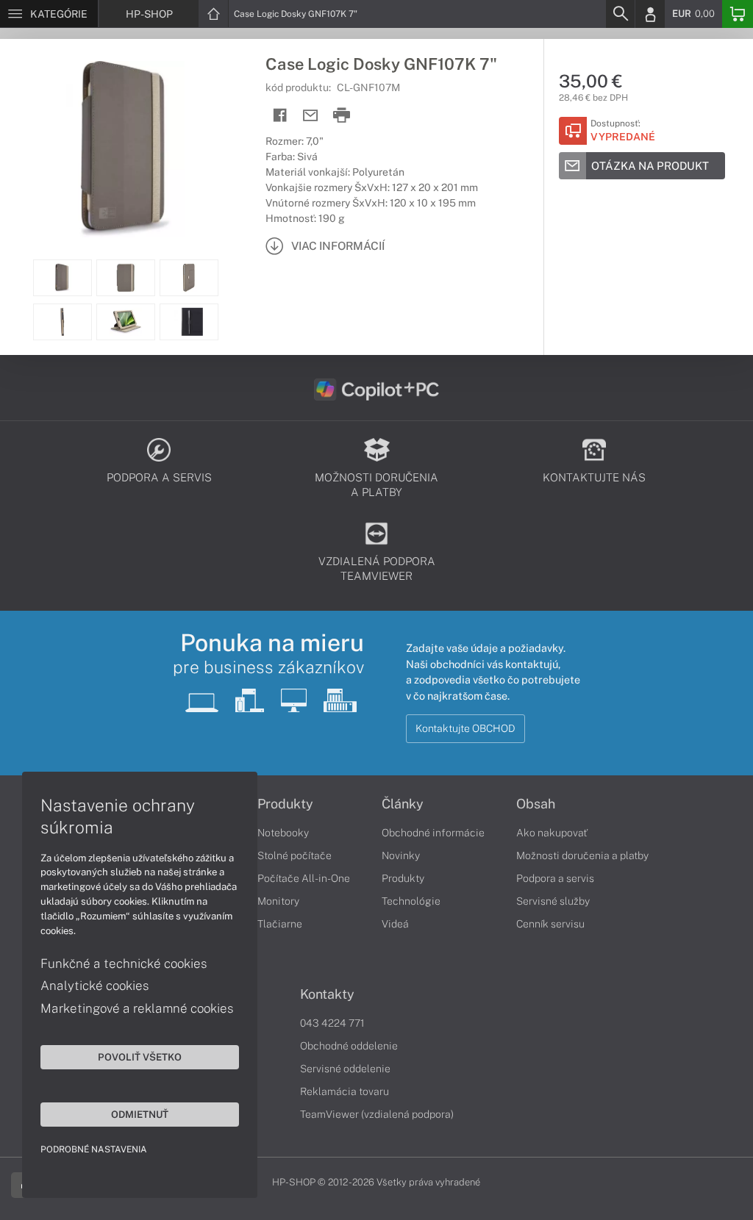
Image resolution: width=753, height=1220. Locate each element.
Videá (395, 924)
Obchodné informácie (433, 833)
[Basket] (737, 14)
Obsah (535, 804)
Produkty (285, 804)
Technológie (411, 901)
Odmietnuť (139, 1114)
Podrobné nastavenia (93, 1149)
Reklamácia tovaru (344, 1091)
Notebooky (283, 833)
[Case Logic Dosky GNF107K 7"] (125, 149)
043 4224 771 (332, 1023)
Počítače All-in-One (303, 878)
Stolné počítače (294, 855)
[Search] (620, 14)
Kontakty (327, 994)
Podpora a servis (555, 878)
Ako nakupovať (552, 833)
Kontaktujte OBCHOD (465, 728)
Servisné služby (553, 901)
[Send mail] (310, 115)
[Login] (650, 14)
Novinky (401, 855)
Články (403, 804)
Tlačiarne (279, 924)
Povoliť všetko (140, 1057)
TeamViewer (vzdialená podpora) (377, 1114)
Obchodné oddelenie (349, 1046)
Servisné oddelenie (345, 1068)
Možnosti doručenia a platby (582, 855)
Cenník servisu (550, 924)
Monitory (278, 901)
